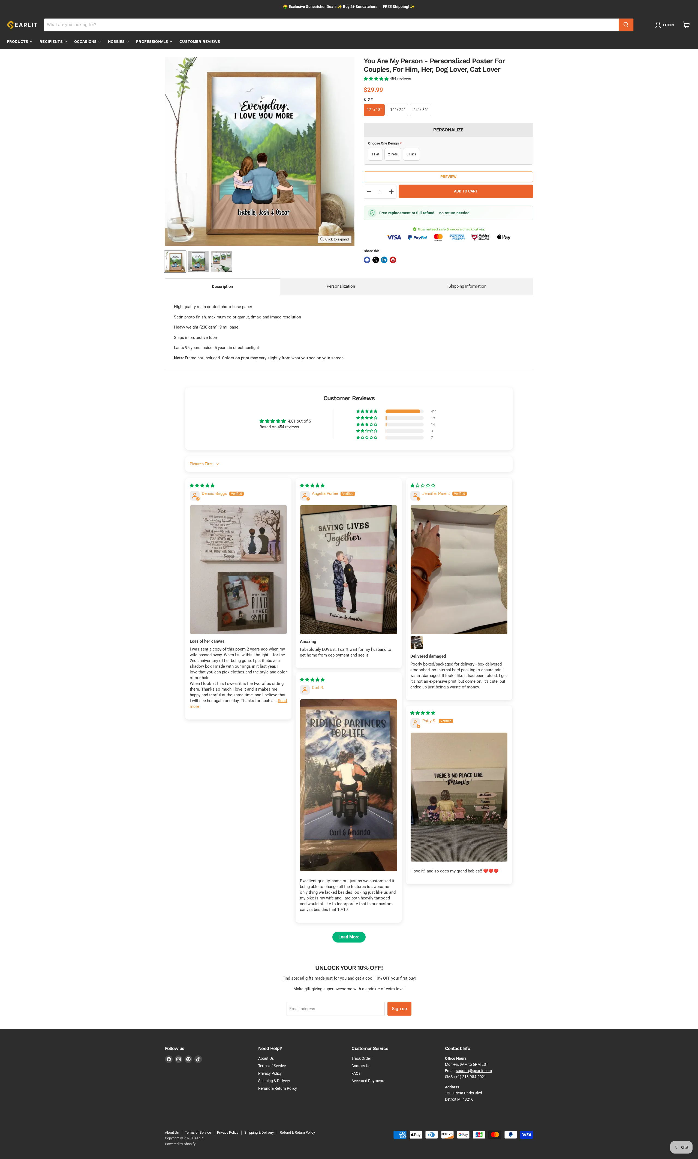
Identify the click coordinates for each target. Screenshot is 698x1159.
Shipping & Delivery (274, 1081)
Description (222, 286)
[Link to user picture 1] (238, 569)
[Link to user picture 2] (416, 642)
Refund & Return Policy (277, 1088)
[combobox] (331, 25)
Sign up (399, 1008)
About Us (266, 1058)
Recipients (52, 41)
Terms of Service (272, 1066)
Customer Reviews (199, 41)
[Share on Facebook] (367, 260)
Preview (448, 176)
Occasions (86, 41)
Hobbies (117, 41)
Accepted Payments (368, 1081)
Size (368, 100)
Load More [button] (349, 937)
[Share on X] (375, 260)
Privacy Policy (270, 1073)
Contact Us (360, 1066)
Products (18, 41)
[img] (202, 485)
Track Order (361, 1058)
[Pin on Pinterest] (393, 260)
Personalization (341, 286)
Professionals (152, 41)
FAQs (355, 1073)
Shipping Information (467, 286)
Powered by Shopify (180, 1144)
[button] (377, 78)
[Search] (626, 25)
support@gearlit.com (474, 1070)
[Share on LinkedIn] (384, 260)
